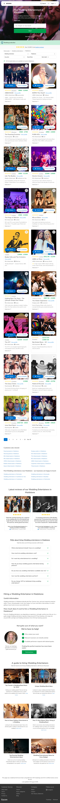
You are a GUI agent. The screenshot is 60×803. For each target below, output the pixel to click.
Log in (52, 3)
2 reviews (41, 173)
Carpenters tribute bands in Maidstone (41, 463)
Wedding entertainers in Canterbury (13, 479)
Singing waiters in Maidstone (38, 451)
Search (44, 3)
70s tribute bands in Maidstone (39, 456)
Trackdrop (48, 799)
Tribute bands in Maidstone (38, 466)
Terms (3, 791)
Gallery (18, 793)
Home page (7, 51)
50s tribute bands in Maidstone (39, 453)
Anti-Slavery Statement (37, 793)
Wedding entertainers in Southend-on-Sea (15, 476)
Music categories (20, 791)
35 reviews (34, 339)
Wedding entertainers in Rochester (13, 474)
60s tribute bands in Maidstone (12, 456)
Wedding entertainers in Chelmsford (40, 479)
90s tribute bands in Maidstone (39, 458)
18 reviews (13, 90)
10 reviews (41, 132)
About (32, 789)
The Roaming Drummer (19, 526)
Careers (33, 791)
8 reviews (41, 90)
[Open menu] (4, 3)
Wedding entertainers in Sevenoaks (40, 474)
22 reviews (13, 381)
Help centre (4, 789)
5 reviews (13, 215)
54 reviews (13, 423)
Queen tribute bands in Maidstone (12, 466)
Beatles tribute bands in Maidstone (12, 463)
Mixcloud (55, 799)
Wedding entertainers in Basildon (39, 476)
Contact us (4, 796)
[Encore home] (8, 3)
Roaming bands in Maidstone (11, 451)
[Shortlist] (48, 3)
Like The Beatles (45, 526)
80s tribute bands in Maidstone (12, 458)
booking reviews (39, 47)
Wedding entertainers (17, 51)
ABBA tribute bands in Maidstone (39, 461)
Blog (17, 796)
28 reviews (13, 132)
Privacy (3, 793)
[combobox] (17, 54)
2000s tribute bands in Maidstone (12, 461)
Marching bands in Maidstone (11, 453)
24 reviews (41, 381)
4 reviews (13, 173)
